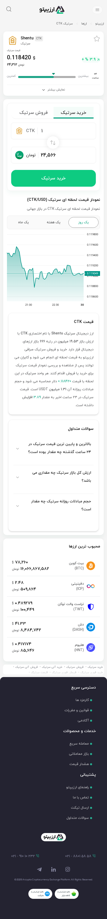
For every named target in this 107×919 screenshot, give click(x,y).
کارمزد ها (82, 700)
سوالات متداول (77, 818)
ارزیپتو (99, 24)
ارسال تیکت (80, 807)
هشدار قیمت (79, 764)
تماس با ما (81, 797)
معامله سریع (79, 743)
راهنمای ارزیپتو (77, 787)
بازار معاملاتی (79, 754)
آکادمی (83, 720)
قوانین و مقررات (76, 710)
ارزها (84, 24)
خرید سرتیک (53, 178)
